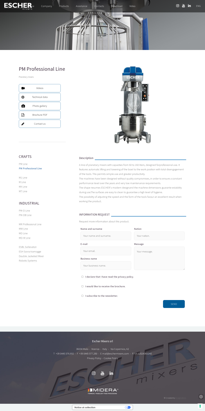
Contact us (40, 123)
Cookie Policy (111, 358)
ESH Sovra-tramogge (30, 251)
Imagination (181, 398)
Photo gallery (39, 105)
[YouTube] (102, 374)
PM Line (23, 164)
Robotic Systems (28, 260)
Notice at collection (84, 407)
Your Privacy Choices (111, 407)
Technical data (40, 97)
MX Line (23, 186)
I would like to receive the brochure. (105, 286)
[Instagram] (94, 374)
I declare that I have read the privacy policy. (109, 276)
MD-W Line (24, 237)
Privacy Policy (94, 358)
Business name (88, 258)
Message (139, 244)
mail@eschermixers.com (115, 353)
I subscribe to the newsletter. (101, 295)
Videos (39, 88)
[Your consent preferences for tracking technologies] (200, 406)
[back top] (201, 396)
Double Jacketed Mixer (31, 256)
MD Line (23, 233)
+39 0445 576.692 (65, 353)
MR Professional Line (30, 224)
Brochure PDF (39, 114)
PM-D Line (24, 210)
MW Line (23, 228)
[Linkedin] (111, 374)
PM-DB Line (25, 215)
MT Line (23, 191)
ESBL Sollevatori (27, 247)
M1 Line (23, 177)
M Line (22, 182)
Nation (137, 228)
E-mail (83, 244)
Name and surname (91, 228)
